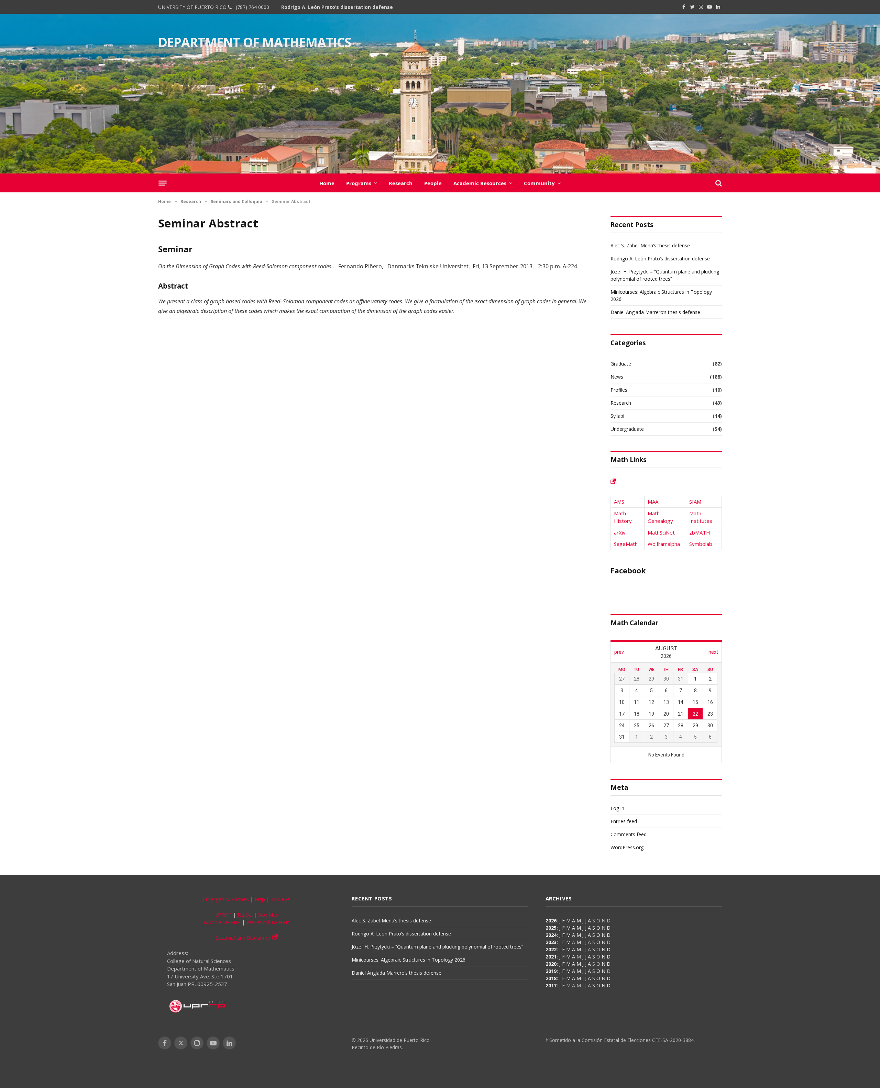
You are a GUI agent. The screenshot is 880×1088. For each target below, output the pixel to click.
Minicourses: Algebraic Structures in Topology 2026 (408, 959)
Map (260, 899)
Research (400, 183)
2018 (551, 978)
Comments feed (628, 834)
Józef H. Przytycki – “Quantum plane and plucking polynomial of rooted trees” (437, 946)
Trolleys (280, 899)
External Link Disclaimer (243, 937)
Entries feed (623, 821)
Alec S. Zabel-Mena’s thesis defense (650, 245)
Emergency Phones (226, 899)
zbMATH (699, 532)
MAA (653, 501)
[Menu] (162, 183)
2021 (551, 956)
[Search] (718, 183)
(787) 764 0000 (251, 7)
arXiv (620, 532)
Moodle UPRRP (222, 922)
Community (539, 183)
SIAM (695, 501)
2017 (551, 985)
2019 (551, 971)
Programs (358, 183)
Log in (617, 808)
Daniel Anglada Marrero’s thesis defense (655, 312)
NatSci (245, 914)
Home (326, 183)
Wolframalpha (664, 543)
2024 (551, 935)
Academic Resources (479, 183)
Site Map (268, 914)
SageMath (626, 543)
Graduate (620, 363)
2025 (551, 927)
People (433, 183)
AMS (619, 501)
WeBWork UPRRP (267, 922)
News (616, 376)
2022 (551, 949)
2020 (551, 964)
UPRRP (223, 914)
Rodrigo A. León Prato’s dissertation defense (337, 7)
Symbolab (700, 543)
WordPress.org (627, 847)
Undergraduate (627, 429)
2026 (551, 920)
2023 (551, 942)
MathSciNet (661, 532)
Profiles (618, 389)
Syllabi (617, 416)
